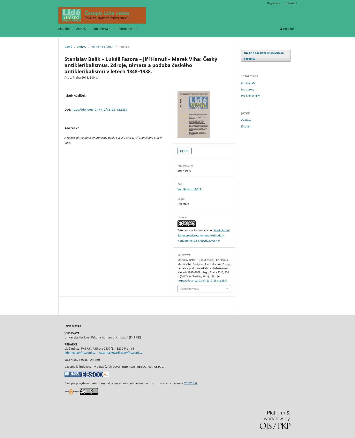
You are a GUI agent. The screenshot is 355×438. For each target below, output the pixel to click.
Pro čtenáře (248, 83)
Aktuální (64, 29)
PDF (186, 151)
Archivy (81, 29)
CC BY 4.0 (190, 383)
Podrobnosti (126, 29)
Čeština (246, 120)
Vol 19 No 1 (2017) (102, 47)
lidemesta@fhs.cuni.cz (80, 353)
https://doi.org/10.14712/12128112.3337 (99, 109)
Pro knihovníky (250, 95)
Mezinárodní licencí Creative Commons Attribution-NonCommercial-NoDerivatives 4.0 (203, 235)
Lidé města (101, 29)
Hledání (288, 29)
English (246, 126)
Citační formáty (189, 289)
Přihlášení (291, 3)
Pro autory (247, 89)
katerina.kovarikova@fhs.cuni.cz (121, 353)
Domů (68, 47)
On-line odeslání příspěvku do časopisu (264, 55)
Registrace (273, 3)
